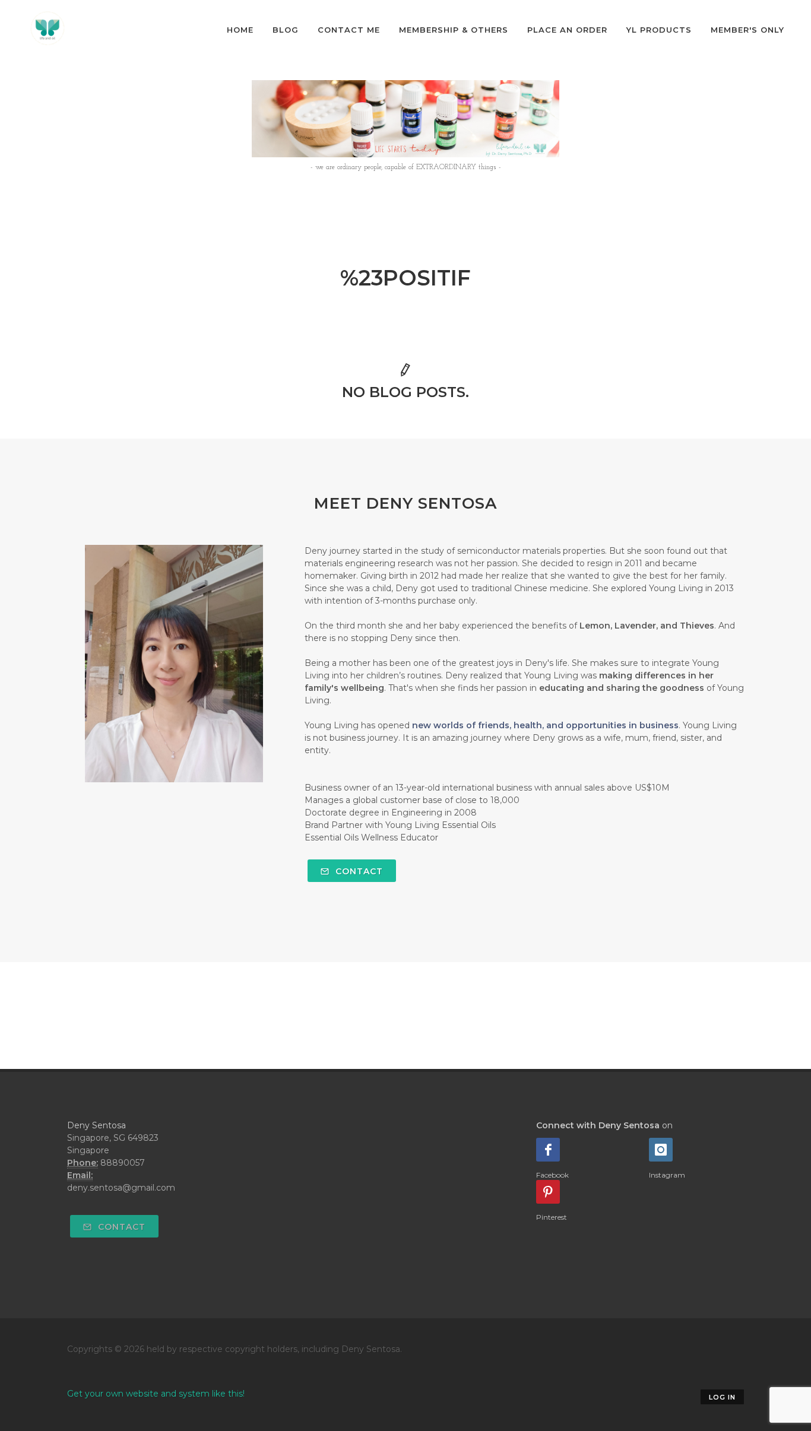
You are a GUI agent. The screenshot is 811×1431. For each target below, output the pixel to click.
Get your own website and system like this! (156, 1393)
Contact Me (349, 29)
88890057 (122, 1162)
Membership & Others (453, 29)
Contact (357, 871)
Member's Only (747, 29)
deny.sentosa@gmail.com (121, 1187)
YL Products (659, 29)
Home (240, 29)
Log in (722, 1397)
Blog (286, 29)
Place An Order (567, 29)
